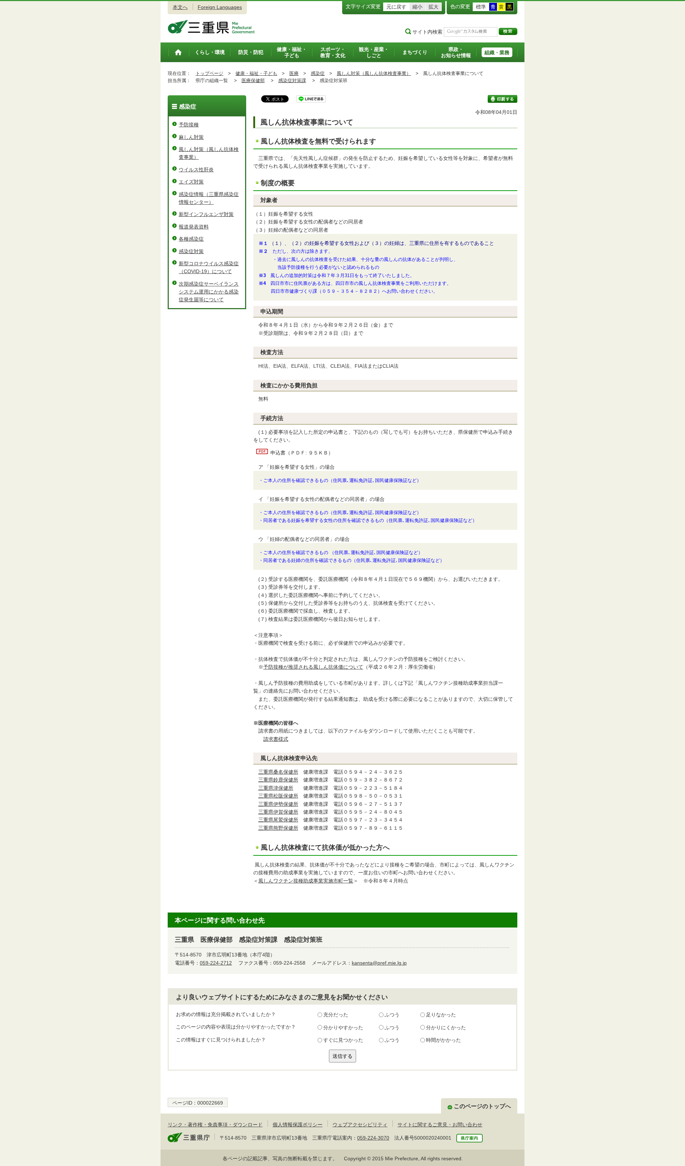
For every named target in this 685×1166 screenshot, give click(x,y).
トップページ (209, 73)
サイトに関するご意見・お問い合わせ (439, 1124)
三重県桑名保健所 (278, 772)
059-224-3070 (373, 1138)
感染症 (318, 73)
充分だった (335, 1014)
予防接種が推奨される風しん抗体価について (313, 667)
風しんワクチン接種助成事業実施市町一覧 (305, 881)
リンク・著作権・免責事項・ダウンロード (215, 1124)
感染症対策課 (292, 80)
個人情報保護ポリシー (298, 1124)
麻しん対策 (191, 137)
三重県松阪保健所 (278, 796)
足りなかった (441, 1014)
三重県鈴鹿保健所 (278, 780)
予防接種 (189, 124)
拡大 (433, 7)
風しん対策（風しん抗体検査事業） (374, 73)
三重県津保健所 (275, 788)
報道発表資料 (194, 227)
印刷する (502, 99)
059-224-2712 (216, 963)
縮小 (417, 7)
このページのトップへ (482, 1106)
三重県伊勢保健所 (278, 804)
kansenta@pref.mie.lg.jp (379, 963)
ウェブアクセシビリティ (360, 1124)
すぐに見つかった (343, 1040)
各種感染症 (191, 239)
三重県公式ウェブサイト (211, 27)
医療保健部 (253, 80)
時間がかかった (443, 1040)
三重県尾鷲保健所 (278, 820)
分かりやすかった (343, 1027)
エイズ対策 (191, 182)
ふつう (392, 1014)
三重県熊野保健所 (278, 828)
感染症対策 (191, 251)
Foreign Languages (220, 7)
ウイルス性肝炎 (196, 169)
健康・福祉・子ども (256, 73)
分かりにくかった (446, 1027)
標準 (481, 7)
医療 (294, 73)
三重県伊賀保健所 (278, 812)
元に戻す (396, 7)
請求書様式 (275, 739)
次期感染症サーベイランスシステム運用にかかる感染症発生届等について (209, 292)
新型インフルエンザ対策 (206, 214)
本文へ (180, 7)
